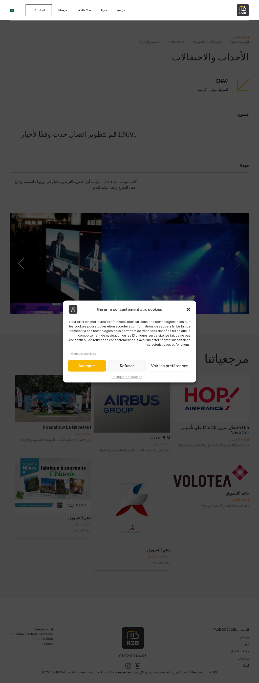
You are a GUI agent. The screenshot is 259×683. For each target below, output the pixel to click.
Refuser (127, 365)
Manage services (83, 353)
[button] (188, 309)
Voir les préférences (169, 365)
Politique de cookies (127, 377)
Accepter (86, 365)
